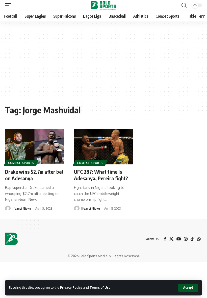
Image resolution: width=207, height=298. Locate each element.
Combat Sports (21, 162)
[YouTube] (178, 239)
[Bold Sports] (104, 5)
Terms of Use (100, 287)
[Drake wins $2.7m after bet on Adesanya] (34, 146)
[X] (171, 239)
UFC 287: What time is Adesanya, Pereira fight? (101, 174)
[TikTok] (192, 239)
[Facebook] (165, 239)
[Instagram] (186, 239)
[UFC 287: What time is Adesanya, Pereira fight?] (103, 146)
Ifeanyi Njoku (21, 208)
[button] (188, 288)
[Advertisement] (103, 65)
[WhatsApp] (199, 239)
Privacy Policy (71, 287)
